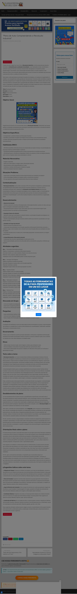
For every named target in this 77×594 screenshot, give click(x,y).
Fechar (38, 314)
